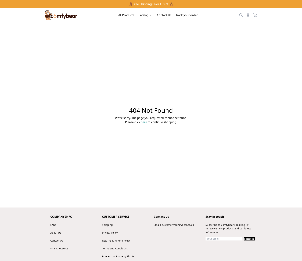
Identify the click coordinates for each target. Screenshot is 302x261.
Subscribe (249, 238)
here (144, 122)
